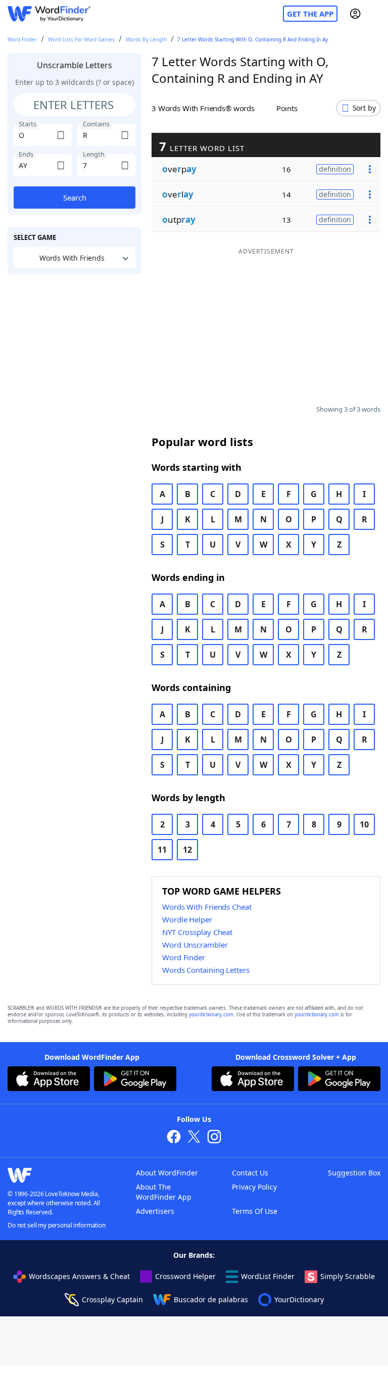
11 (162, 849)
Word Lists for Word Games (81, 39)
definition (335, 169)
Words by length (146, 39)
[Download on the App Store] (49, 1080)
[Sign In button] (355, 14)
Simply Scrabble (347, 1276)
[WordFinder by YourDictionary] (49, 14)
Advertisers (155, 1211)
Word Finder (22, 39)
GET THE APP (310, 14)
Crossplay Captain (112, 1299)
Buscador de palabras (211, 1299)
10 (364, 824)
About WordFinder (167, 1172)
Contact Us (250, 1172)
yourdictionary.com (211, 1014)
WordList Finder (268, 1276)
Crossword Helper (185, 1276)
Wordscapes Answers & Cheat (79, 1276)
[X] (194, 1137)
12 (187, 849)
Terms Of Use (254, 1211)
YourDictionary (299, 1299)
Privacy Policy (254, 1187)
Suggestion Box (354, 1172)
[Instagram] (214, 1137)
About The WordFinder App (163, 1192)
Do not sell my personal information (57, 1225)
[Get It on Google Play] (135, 1080)
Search (74, 197)
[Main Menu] (376, 14)
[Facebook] (174, 1137)
